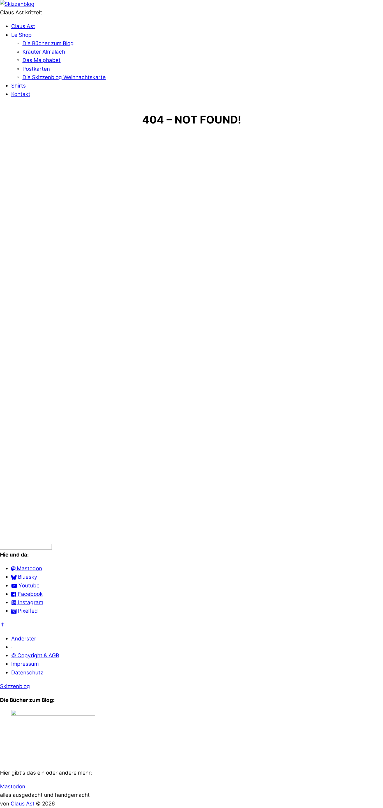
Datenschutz (27, 672)
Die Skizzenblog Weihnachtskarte (64, 77)
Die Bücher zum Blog (48, 43)
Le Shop (21, 35)
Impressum (25, 664)
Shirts (18, 86)
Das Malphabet (41, 60)
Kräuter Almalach (43, 52)
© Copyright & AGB (35, 655)
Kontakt (20, 94)
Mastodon (12, 786)
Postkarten (36, 69)
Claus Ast (23, 26)
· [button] (12, 647)
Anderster (23, 638)
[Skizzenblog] (17, 4)
